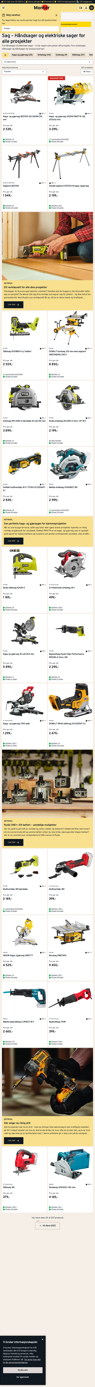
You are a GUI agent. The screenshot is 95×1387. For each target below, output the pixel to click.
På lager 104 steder (11, 208)
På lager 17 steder (11, 679)
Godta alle (23, 1370)
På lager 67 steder (11, 443)
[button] (47, 62)
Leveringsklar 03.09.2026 (14, 374)
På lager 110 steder (57, 512)
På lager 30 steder (11, 1209)
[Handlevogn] (91, 7)
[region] (23, 1360)
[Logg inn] (86, 7)
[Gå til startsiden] (42, 8)
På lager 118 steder (57, 208)
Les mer (11, 304)
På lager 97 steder (11, 1044)
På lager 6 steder (57, 1044)
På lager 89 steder (11, 512)
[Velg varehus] (80, 7)
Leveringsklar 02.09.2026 (60, 139)
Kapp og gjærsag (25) (22, 55)
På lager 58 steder (57, 977)
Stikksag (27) (78, 55)
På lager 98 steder (11, 977)
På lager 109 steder (57, 377)
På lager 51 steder (11, 911)
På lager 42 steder (57, 1209)
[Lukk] (42, 1339)
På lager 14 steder (57, 443)
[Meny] (3, 7)
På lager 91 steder (57, 679)
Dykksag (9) (61, 55)
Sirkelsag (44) (44, 55)
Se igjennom (23, 1377)
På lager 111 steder (11, 142)
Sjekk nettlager (56, 441)
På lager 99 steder (11, 610)
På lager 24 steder (57, 911)
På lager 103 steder (57, 746)
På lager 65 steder (11, 377)
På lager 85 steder (57, 142)
